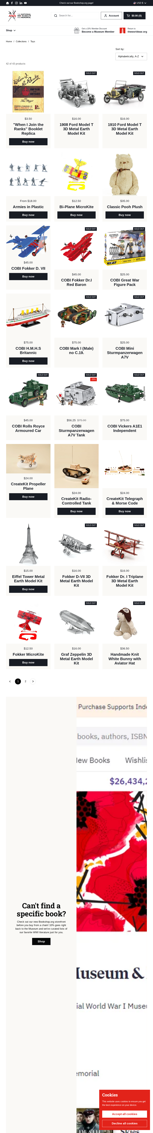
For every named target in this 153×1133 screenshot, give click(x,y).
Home (9, 41)
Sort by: (119, 49)
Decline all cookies (125, 1123)
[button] (135, 15)
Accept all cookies (124, 1114)
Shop (41, 941)
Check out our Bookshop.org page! (76, 3)
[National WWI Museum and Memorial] (19, 15)
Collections (21, 41)
